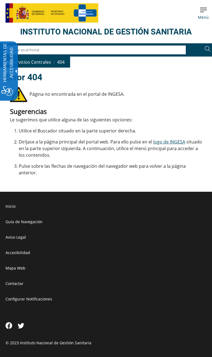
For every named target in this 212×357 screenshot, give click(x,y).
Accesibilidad (18, 252)
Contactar (14, 283)
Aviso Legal (16, 237)
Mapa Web (15, 268)
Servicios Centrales (30, 62)
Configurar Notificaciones (29, 299)
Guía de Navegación (24, 221)
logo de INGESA (169, 142)
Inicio (10, 206)
